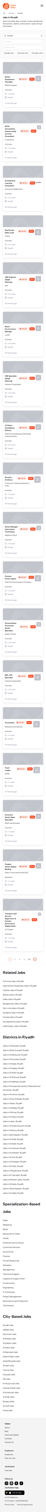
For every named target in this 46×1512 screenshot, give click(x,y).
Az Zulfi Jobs (8, 1406)
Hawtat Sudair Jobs (11, 1388)
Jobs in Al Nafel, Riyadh (13, 1143)
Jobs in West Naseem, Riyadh (16, 1188)
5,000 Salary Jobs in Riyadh (15, 1026)
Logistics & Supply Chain (14, 1278)
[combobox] (25, 41)
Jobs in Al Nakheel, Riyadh (14, 1081)
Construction (9, 1283)
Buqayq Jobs (8, 1401)
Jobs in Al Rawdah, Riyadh (14, 1045)
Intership (8, 1438)
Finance (6, 1256)
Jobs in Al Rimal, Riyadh (13, 1112)
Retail (5, 1229)
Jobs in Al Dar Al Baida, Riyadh (16, 1099)
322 (29, 959)
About (7, 1427)
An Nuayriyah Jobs (11, 1383)
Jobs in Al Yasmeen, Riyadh (15, 1175)
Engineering (8, 1287)
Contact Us (9, 1442)
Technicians (8, 1305)
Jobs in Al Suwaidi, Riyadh (14, 1059)
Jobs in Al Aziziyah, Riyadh (14, 1148)
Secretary (7, 1265)
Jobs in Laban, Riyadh (12, 1121)
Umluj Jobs (8, 1410)
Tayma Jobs (8, 1370)
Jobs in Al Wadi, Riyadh (13, 1139)
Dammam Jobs (9, 1334)
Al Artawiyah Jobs (11, 1392)
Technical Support (11, 1274)
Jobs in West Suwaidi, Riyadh (16, 1050)
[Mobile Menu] (41, 6)
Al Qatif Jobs (8, 1365)
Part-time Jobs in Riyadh (13, 1008)
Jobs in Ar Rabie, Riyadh (13, 1193)
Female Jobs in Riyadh (12, 1017)
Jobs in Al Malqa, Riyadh (13, 1108)
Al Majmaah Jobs (10, 1352)
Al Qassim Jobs (9, 1343)
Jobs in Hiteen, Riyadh (12, 1103)
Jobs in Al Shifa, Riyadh (13, 1072)
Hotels (6, 1238)
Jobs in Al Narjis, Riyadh (13, 1184)
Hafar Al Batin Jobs (11, 1356)
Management (9, 1269)
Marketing (7, 1224)
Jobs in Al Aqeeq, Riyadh (13, 1068)
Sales (5, 1220)
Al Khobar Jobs (9, 1338)
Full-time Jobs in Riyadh (13, 981)
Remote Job (23, 53)
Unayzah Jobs (9, 1374)
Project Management (12, 1296)
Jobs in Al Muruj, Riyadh (13, 1130)
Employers (9, 1454)
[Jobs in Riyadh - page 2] (35, 959)
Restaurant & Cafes (11, 1233)
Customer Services (11, 1247)
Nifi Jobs (6, 1379)
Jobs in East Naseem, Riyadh (15, 1134)
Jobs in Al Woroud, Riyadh (14, 1077)
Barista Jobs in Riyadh (12, 994)
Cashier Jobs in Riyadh (13, 990)
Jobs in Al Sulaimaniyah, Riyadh (17, 1125)
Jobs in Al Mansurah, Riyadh (15, 1054)
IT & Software (9, 1292)
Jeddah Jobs (8, 1329)
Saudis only (9, 53)
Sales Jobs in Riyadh (12, 999)
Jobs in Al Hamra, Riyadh (14, 1094)
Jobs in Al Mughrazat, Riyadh (15, 1170)
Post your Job (10, 1458)
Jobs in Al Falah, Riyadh (13, 1166)
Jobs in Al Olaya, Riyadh (13, 1117)
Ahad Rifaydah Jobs (11, 1361)
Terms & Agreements (25, 1504)
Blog (6, 1431)
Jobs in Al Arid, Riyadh (12, 1157)
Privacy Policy (10, 1504)
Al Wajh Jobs (8, 1397)
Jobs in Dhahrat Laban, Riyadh (16, 1179)
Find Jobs (8, 1470)
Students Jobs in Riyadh (13, 1012)
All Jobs (11, 13)
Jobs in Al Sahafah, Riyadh (14, 1152)
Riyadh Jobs (8, 1325)
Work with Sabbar (12, 1435)
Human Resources (11, 1260)
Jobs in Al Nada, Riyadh (13, 1063)
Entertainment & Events (13, 1242)
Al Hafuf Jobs (9, 1347)
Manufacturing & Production (15, 1301)
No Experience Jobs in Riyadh (16, 1021)
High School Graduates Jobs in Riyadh (20, 985)
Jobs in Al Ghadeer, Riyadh (14, 1161)
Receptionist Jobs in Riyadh (15, 1003)
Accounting (8, 1251)
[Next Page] (35, 959)
